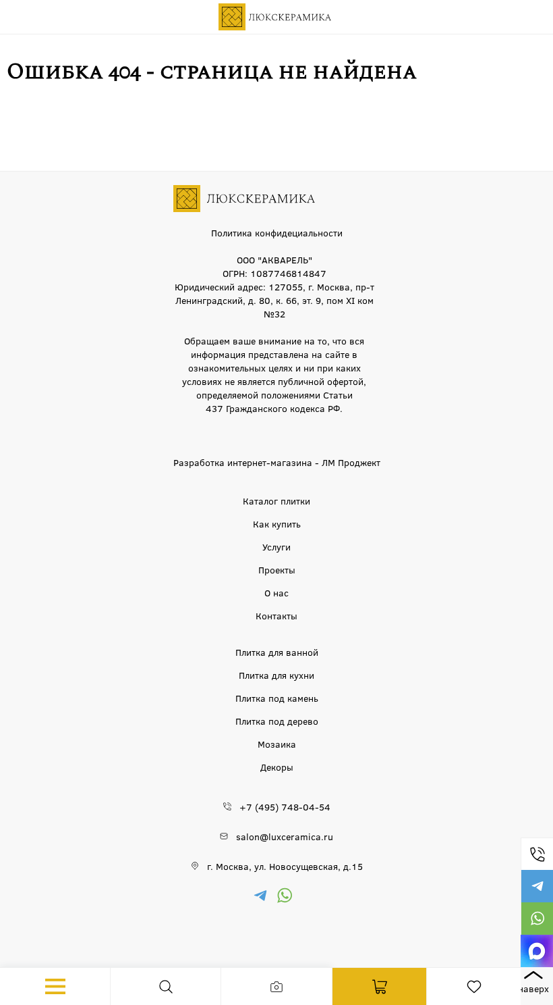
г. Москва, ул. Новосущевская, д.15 (285, 866)
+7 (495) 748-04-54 (537, 854)
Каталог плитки (276, 500)
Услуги (276, 546)
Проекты (276, 569)
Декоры (276, 766)
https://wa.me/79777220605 (537, 918)
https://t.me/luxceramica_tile (537, 886)
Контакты (276, 615)
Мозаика (277, 743)
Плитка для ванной (276, 652)
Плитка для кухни (276, 674)
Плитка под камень (276, 697)
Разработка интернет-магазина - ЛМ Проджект (276, 462)
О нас (276, 592)
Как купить (277, 523)
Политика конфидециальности (277, 232)
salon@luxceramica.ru (284, 836)
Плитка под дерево (276, 720)
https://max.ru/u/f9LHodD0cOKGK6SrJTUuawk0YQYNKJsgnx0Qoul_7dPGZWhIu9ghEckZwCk (537, 951)
